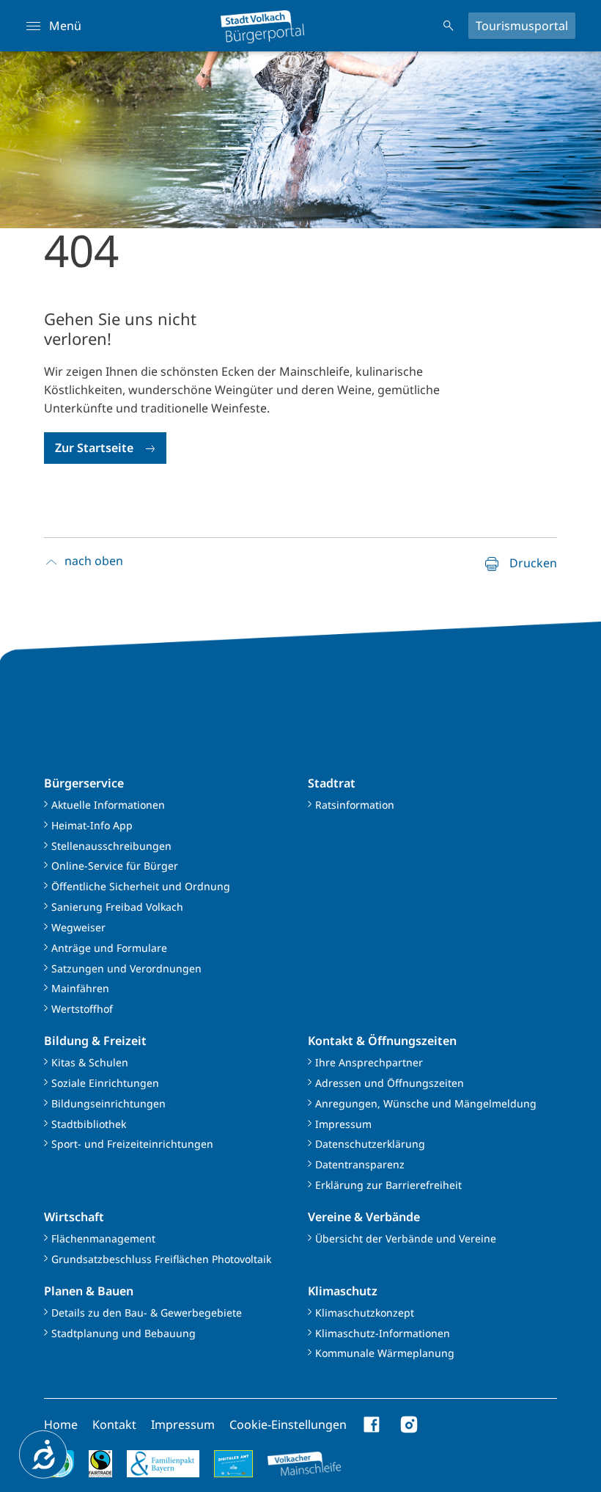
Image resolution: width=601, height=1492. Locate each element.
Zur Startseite (94, 448)
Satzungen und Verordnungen (126, 968)
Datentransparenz (360, 1164)
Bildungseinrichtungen (108, 1103)
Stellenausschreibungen (111, 846)
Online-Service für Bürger (114, 866)
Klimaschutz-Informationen (382, 1333)
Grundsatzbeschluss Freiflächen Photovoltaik (161, 1259)
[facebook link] (372, 1424)
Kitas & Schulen (89, 1062)
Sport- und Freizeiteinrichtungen (132, 1144)
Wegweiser (78, 927)
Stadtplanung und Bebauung (123, 1333)
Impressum (343, 1124)
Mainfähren (80, 988)
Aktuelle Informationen (108, 805)
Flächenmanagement (103, 1238)
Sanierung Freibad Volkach (117, 907)
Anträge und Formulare (109, 948)
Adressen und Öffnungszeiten (389, 1083)
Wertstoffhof (82, 1009)
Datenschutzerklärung (370, 1144)
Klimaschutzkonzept (364, 1313)
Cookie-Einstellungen (288, 1424)
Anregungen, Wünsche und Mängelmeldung (426, 1103)
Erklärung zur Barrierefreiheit (388, 1185)
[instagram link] (409, 1424)
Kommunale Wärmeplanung (384, 1353)
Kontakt (114, 1424)
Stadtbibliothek (88, 1124)
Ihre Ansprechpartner (369, 1062)
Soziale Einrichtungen (105, 1083)
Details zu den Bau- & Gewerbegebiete (146, 1313)
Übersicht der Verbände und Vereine (405, 1238)
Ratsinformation (354, 805)
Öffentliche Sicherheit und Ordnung (140, 886)
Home (61, 1424)
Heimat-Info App (92, 825)
